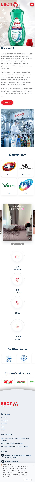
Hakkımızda (4, 420)
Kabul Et (28, 479)
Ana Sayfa (4, 417)
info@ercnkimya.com (11, 461)
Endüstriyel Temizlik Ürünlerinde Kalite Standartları (14, 446)
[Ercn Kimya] (9, 4)
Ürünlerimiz (4, 424)
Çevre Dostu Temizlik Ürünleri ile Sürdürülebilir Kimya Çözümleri (15, 439)
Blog (2, 427)
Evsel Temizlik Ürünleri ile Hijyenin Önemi (12, 443)
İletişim (3, 430)
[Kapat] (33, 465)
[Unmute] (29, 238)
